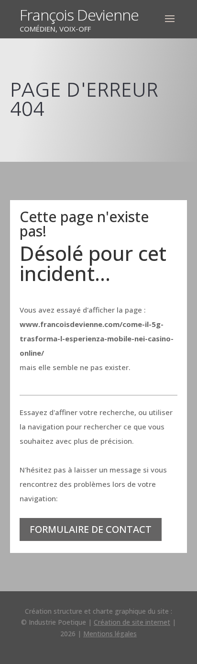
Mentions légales (110, 633)
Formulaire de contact (91, 529)
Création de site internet (132, 622)
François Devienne (79, 14)
